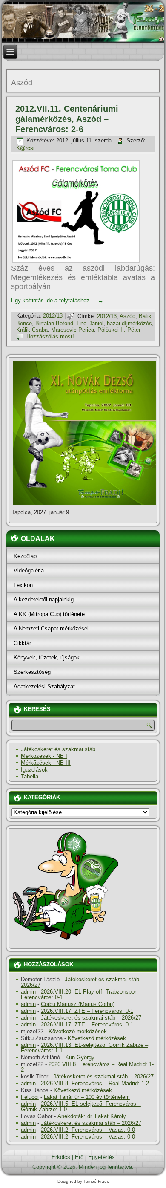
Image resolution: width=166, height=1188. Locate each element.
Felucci (30, 1097)
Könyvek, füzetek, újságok (47, 657)
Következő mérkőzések (78, 1031)
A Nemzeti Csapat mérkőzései (51, 628)
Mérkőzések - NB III (46, 763)
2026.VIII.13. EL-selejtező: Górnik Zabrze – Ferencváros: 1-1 (84, 1048)
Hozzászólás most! (50, 336)
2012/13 (53, 316)
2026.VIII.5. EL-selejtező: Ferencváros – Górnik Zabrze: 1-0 (81, 1107)
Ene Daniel (90, 323)
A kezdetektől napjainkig (44, 599)
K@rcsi (25, 148)
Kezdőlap (25, 556)
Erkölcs (61, 1157)
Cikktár (22, 643)
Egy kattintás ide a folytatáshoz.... (57, 300)
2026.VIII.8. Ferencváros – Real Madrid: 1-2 (87, 1067)
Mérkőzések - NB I (44, 756)
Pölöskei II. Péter (118, 330)
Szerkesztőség (32, 672)
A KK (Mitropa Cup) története (49, 614)
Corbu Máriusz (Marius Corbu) (77, 1004)
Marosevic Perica (72, 330)
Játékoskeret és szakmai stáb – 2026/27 (82, 982)
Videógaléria (29, 570)
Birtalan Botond (54, 323)
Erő (79, 1157)
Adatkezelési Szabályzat (44, 686)
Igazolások (34, 769)
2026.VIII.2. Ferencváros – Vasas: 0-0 (88, 1130)
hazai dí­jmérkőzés (129, 323)
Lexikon (23, 585)
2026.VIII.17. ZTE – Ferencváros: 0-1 (87, 1011)
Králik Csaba (32, 330)
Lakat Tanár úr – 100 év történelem (87, 1097)
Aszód (127, 316)
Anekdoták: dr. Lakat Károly (91, 1116)
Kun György (79, 1057)
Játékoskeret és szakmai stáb (58, 749)
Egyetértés (101, 1157)
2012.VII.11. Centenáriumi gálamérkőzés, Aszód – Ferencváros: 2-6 (66, 119)
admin (28, 992)
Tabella (29, 776)
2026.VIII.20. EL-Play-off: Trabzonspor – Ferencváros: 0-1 (81, 994)
